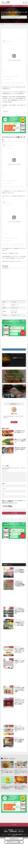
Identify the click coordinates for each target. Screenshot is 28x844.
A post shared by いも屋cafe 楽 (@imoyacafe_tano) (14, 82)
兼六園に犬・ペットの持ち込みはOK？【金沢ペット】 (19, 662)
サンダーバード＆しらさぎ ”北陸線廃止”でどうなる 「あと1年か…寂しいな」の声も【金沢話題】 (19, 623)
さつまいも (10, 17)
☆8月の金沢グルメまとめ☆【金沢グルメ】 (20, 431)
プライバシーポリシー (19, 829)
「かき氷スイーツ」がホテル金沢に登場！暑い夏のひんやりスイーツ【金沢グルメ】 (7, 787)
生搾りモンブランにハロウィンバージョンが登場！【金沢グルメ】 (7, 772)
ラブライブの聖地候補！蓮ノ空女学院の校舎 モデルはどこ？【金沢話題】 (19, 571)
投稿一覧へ (14, 421)
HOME (3, 24)
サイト (3, 494)
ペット (12, 659)
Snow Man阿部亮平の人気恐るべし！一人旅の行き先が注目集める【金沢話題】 (19, 611)
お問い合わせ (21, 831)
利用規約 (6, 831)
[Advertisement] (14, 33)
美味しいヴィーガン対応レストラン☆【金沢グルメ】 (20, 441)
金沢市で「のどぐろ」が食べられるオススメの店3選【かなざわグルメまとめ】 (19, 729)
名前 (3, 483)
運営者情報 (10, 829)
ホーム (5, 829)
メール (3, 488)
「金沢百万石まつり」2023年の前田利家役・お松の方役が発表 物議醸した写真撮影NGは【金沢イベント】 (19, 584)
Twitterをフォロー (14, 838)
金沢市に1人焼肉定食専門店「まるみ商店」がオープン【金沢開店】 (19, 740)
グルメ (20, 16)
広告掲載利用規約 (13, 831)
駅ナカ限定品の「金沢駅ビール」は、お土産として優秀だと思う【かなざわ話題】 (19, 689)
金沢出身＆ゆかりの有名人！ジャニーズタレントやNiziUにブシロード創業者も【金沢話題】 (19, 701)
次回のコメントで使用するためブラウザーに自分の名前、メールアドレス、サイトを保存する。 (14, 501)
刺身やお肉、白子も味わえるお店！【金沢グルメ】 (20, 449)
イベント (11, 580)
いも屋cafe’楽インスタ (15, 315)
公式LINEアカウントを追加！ (14, 842)
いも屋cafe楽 (5, 17)
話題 (12, 568)
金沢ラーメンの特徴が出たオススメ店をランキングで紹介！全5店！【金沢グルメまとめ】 (19, 650)
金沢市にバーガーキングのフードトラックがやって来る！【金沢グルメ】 (21, 772)
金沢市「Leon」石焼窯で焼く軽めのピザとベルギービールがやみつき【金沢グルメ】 (21, 787)
